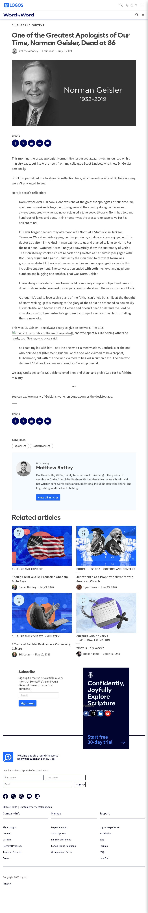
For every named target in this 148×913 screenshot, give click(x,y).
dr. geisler (20, 446)
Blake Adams (91, 653)
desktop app (103, 396)
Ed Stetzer (25, 654)
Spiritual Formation (94, 640)
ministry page (21, 163)
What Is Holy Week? (90, 648)
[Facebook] (86, 713)
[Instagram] (93, 713)
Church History (88, 569)
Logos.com (78, 396)
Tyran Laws (90, 587)
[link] (137, 15)
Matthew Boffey (28, 51)
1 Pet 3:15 (97, 328)
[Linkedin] (100, 713)
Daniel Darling (27, 587)
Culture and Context (28, 25)
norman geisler (41, 446)
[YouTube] (108, 713)
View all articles (48, 497)
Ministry (53, 636)
